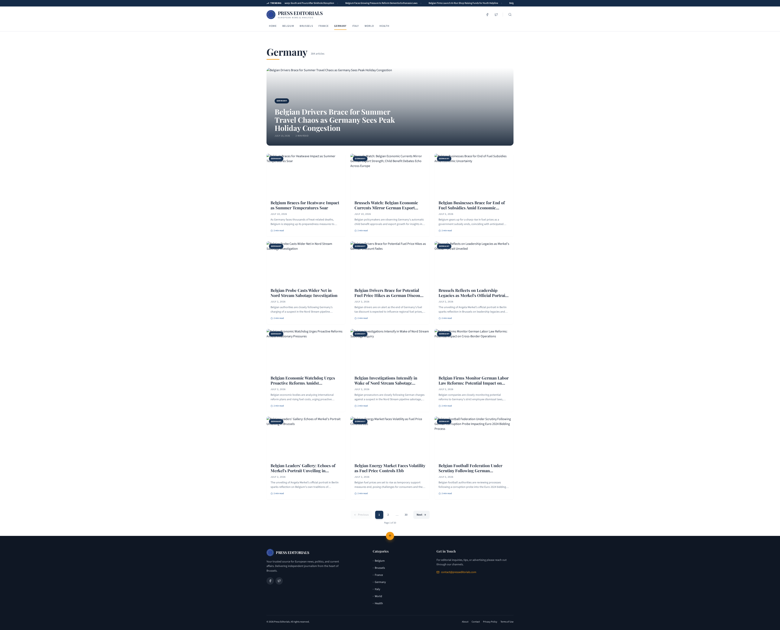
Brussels (306, 26)
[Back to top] (390, 536)
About (465, 622)
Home (273, 26)
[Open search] (510, 14)
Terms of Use (507, 622)
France (323, 26)
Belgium (288, 26)
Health (384, 26)
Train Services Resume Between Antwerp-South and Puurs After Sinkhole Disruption (286, 3)
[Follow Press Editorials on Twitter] (496, 14)
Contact (476, 622)
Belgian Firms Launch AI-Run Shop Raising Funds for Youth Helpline (458, 3)
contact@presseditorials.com (458, 572)
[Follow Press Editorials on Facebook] (487, 14)
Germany (340, 26)
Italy (355, 26)
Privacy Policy (490, 622)
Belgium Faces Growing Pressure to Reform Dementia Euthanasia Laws (376, 3)
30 (406, 515)
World (369, 26)
